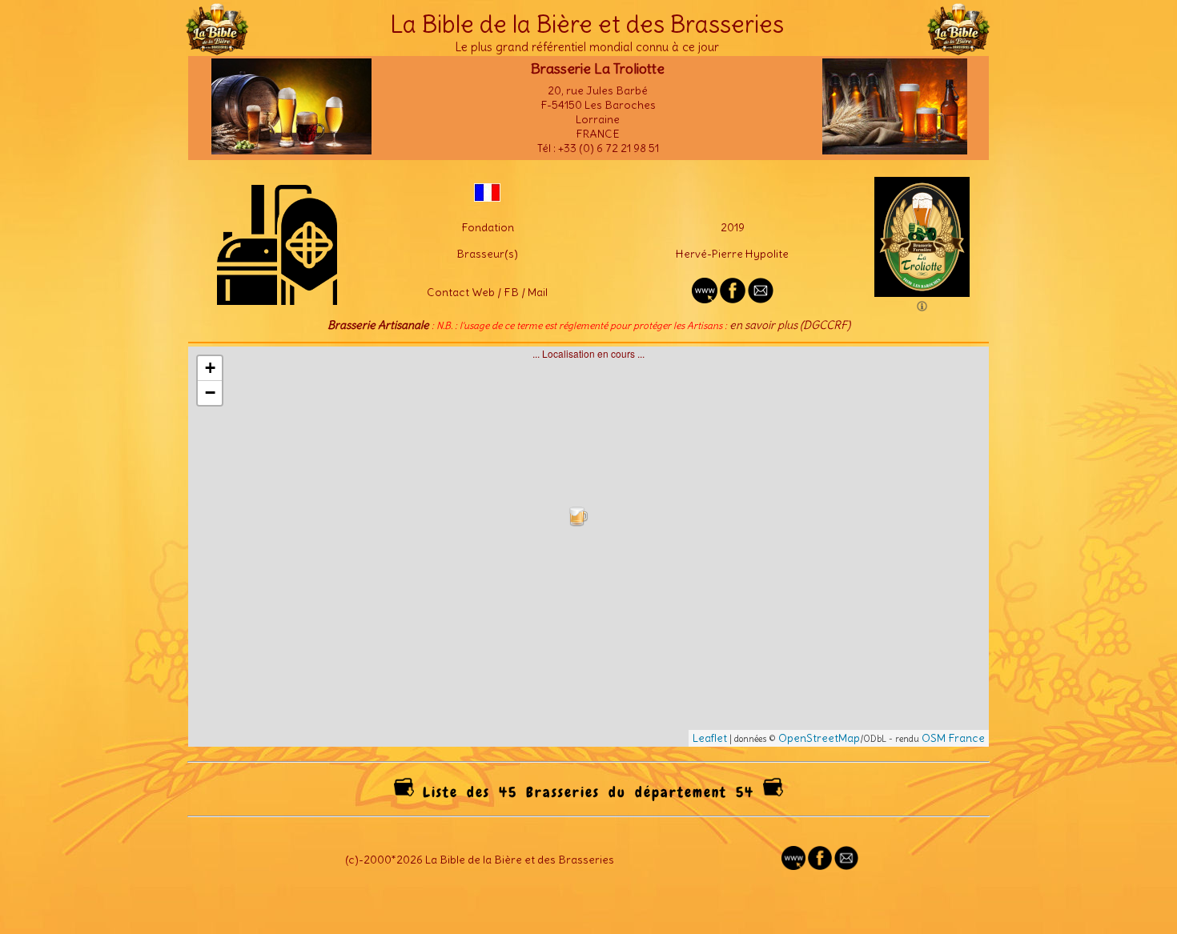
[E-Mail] (760, 299)
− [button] (210, 393)
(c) (352, 859)
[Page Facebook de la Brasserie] (732, 299)
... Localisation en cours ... (595, 546)
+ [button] (210, 368)
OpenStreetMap (819, 738)
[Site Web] (793, 866)
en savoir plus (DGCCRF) (789, 325)
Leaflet (710, 738)
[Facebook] (820, 866)
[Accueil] (217, 48)
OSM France (953, 738)
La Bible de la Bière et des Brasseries (587, 24)
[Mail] (846, 866)
